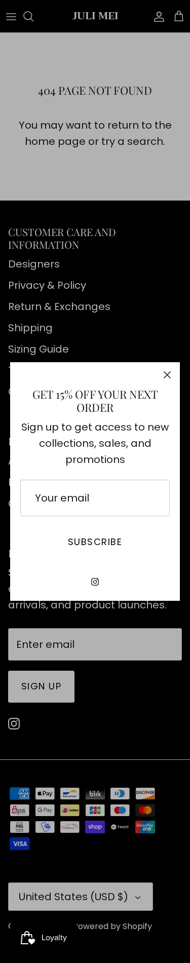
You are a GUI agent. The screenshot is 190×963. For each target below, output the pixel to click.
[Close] (167, 375)
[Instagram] (95, 582)
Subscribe (95, 541)
